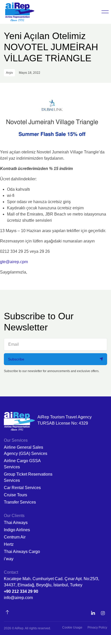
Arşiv (9, 73)
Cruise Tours (15, 495)
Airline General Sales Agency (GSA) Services (25, 450)
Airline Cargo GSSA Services (22, 464)
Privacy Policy (97, 627)
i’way (8, 559)
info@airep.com (18, 597)
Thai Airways (16, 522)
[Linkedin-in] (93, 613)
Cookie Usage (72, 627)
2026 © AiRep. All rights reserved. (27, 628)
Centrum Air (15, 537)
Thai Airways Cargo (22, 551)
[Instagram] (102, 613)
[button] (105, 11)
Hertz (9, 544)
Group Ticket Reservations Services (28, 477)
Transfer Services (20, 502)
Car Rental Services (22, 487)
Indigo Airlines (17, 530)
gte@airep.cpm (14, 262)
